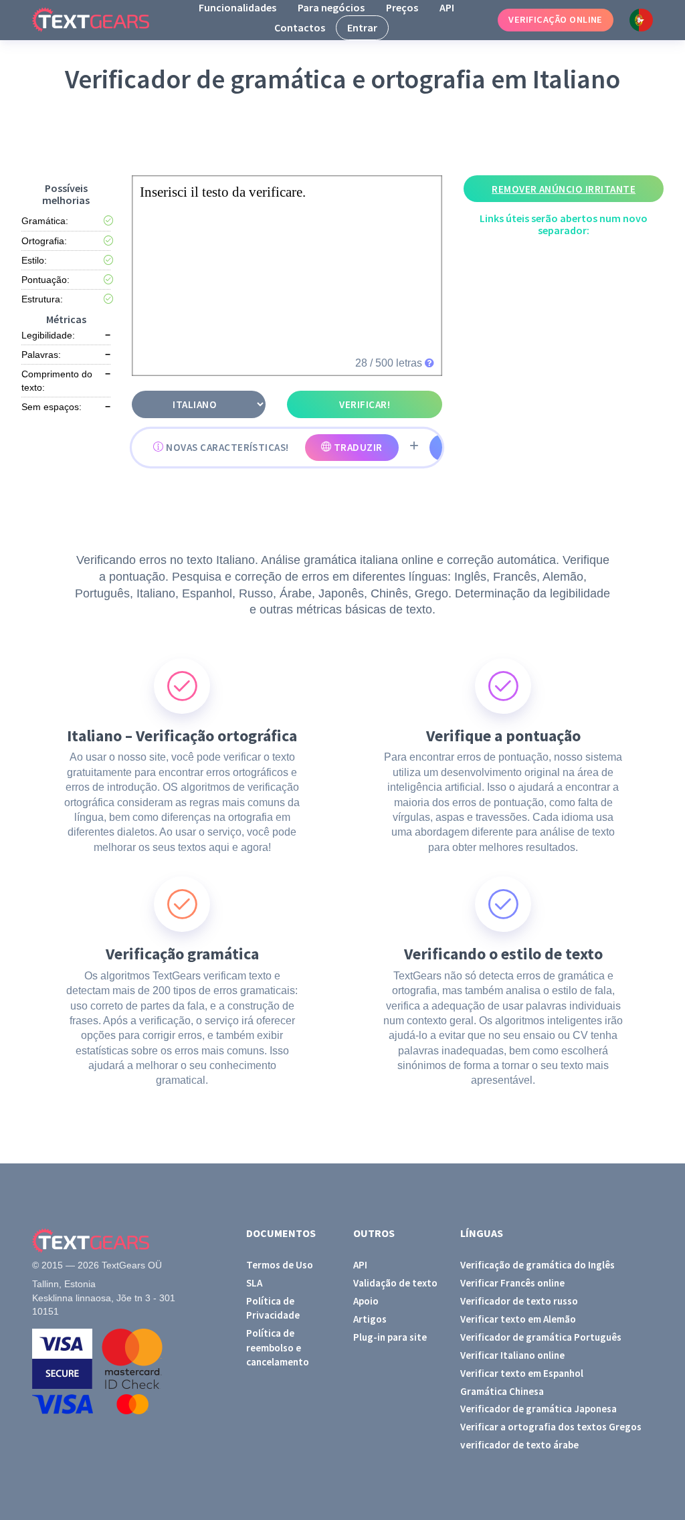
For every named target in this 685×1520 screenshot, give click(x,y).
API (446, 7)
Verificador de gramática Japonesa (538, 1408)
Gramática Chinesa (502, 1391)
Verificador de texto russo (519, 1301)
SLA (254, 1282)
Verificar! (364, 404)
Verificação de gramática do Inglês (537, 1264)
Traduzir (356, 447)
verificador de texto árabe (519, 1444)
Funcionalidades (237, 7)
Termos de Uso (279, 1264)
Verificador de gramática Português (540, 1337)
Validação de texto (395, 1282)
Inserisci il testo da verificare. (223, 191)
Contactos (299, 27)
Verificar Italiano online (512, 1355)
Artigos (370, 1319)
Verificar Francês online (512, 1282)
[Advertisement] (345, 134)
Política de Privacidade (273, 1308)
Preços (402, 7)
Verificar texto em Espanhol (521, 1373)
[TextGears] (101, 20)
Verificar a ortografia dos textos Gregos (551, 1426)
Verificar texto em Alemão (518, 1319)
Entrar (362, 27)
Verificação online (555, 19)
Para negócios (331, 7)
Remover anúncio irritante (563, 189)
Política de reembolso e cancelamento (277, 1347)
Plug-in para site (390, 1337)
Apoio (366, 1301)
